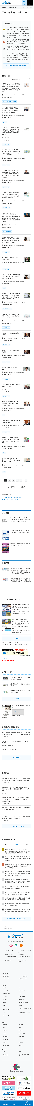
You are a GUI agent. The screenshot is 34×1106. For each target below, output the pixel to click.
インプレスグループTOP (23, 960)
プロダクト (5, 1039)
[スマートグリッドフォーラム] (15, 937)
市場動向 (21, 1042)
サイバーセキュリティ (23, 1002)
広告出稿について (23, 979)
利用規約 (22, 954)
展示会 (20, 1045)
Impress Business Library (8, 644)
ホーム (3, 926)
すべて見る (17, 757)
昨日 (6, 844)
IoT (19, 993)
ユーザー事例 (6, 1045)
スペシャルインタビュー (7, 928)
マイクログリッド (23, 991)
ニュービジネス (6, 1009)
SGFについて (6, 979)
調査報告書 (5, 1055)
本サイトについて (10, 950)
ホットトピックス (22, 1033)
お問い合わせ (9, 954)
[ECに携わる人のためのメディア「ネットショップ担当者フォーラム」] (24, 1094)
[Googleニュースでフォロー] (16, 945)
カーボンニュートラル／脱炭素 (10, 500)
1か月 (26, 844)
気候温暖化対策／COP (24, 1013)
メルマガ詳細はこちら (25, 655)
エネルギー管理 (6, 993)
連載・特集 (4, 7)
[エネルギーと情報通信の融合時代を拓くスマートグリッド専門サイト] (8, 1094)
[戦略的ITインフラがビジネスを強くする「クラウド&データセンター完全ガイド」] (8, 1079)
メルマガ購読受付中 (23, 976)
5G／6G (5, 996)
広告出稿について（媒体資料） (24, 951)
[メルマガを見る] (11, 945)
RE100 (4, 1013)
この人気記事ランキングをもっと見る (18, 65)
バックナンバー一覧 (18, 712)
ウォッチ (20, 1039)
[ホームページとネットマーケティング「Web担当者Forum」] (8, 1084)
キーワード (21, 1036)
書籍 (20, 1051)
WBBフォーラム (6, 1015)
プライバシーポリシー (11, 956)
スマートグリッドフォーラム (8, 2)
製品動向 (21, 1024)
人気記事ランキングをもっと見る (18, 919)
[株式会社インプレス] (16, 1068)
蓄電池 (20, 1005)
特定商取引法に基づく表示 (24, 957)
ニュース (5, 1030)
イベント (5, 1027)
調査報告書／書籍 (13, 7)
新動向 (4, 1042)
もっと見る (16, 639)
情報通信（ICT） (22, 999)
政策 (4, 1005)
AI (23, 7)
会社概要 (8, 960)
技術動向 (5, 1024)
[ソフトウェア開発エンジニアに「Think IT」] (24, 1079)
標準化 (4, 1002)
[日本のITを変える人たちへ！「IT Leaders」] (24, 1089)
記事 (4, 1051)
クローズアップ (6, 1036)
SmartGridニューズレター (24, 1054)
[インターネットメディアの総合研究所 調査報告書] (24, 1084)
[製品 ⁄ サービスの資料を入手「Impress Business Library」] (8, 1099)
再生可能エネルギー (10, 497)
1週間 (16, 844)
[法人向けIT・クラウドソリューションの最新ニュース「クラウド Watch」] (8, 1089)
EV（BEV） (5, 999)
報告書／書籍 (6, 976)
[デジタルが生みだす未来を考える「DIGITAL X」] (24, 1099)
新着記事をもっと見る (18, 826)
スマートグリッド (6, 991)
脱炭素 (19, 497)
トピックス (5, 1033)
